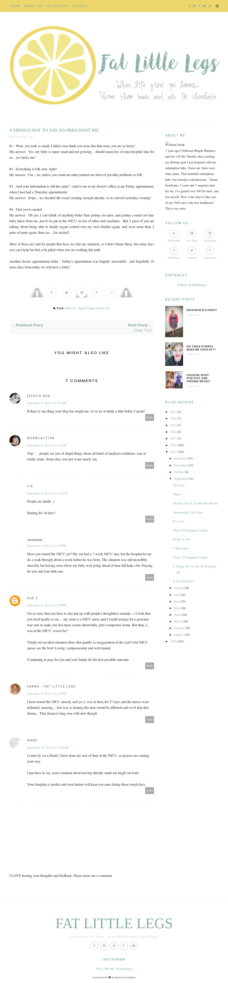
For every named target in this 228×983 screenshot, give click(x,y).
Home (14, 6)
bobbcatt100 (41, 438)
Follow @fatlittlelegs (192, 284)
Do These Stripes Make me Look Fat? (201, 348)
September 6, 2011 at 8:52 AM (46, 403)
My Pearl (179, 485)
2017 (173, 412)
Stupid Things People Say (93, 308)
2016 (173, 418)
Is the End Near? (183, 581)
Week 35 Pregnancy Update (190, 557)
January (178, 634)
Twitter (192, 257)
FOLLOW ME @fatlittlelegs (114, 969)
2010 (173, 641)
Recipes (80, 6)
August (178, 588)
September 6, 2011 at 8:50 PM (46, 605)
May (176, 608)
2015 (173, 425)
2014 (173, 432)
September (180, 478)
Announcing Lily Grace (188, 512)
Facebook (210, 257)
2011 (173, 452)
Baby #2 (70, 308)
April (177, 614)
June (176, 601)
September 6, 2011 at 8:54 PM (46, 693)
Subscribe (174, 240)
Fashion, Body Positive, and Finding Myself (198, 378)
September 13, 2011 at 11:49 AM (48, 747)
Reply (150, 417)
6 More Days (181, 548)
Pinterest (174, 257)
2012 (173, 445)
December (180, 458)
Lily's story (57, 6)
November (180, 465)
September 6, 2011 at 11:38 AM (47, 493)
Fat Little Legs (114, 923)
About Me (33, 6)
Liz (30, 486)
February (179, 628)
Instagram (210, 240)
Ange (32, 740)
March (178, 621)
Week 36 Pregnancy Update (190, 530)
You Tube (191, 240)
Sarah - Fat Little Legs (51, 686)
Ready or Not (181, 539)
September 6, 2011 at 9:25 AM (46, 445)
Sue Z (32, 598)
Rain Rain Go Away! (202, 310)
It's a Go (178, 521)
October (179, 472)
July (176, 595)
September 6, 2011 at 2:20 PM (46, 545)
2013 (173, 438)
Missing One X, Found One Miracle (195, 503)
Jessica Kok (39, 396)
